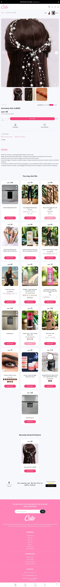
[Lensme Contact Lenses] (10, 362)
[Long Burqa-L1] (10, 320)
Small (25, 211)
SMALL (44, 253)
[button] (1, 2)
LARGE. (53, 253)
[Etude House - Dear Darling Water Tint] (30, 320)
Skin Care (30, 540)
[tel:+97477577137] (52, 7)
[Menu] (58, 7)
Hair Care (30, 542)
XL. (56, 253)
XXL (28, 213)
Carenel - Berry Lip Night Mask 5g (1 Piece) (30, 375)
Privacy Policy (30, 559)
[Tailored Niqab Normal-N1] (10, 194)
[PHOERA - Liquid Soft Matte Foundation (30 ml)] (30, 276)
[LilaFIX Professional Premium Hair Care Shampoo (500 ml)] (30, 236)
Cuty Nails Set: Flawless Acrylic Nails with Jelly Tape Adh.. (50, 291)
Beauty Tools (30, 546)
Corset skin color (50, 333)
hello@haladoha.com (31, 575)
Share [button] (3, 139)
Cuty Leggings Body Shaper (30, 207)
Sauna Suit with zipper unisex (50, 249)
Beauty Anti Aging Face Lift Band (50, 208)
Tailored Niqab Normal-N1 (10, 207)
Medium (29, 211)
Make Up (30, 537)
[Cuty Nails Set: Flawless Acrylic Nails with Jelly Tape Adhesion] (50, 276)
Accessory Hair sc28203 (30, 467)
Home (2, 12)
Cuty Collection (30, 535)
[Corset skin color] (50, 320)
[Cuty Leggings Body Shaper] (30, 194)
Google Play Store (36, 2)
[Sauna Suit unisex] (10, 276)
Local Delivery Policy (30, 563)
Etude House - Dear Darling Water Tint (30, 334)
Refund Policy (30, 557)
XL (35, 211)
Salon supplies (30, 548)
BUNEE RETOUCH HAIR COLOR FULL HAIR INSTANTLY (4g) (50, 375)
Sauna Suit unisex (10, 289)
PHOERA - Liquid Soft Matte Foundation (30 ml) (30, 290)
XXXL (31, 213)
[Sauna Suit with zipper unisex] (50, 236)
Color (50, 294)
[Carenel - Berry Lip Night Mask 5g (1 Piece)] (30, 362)
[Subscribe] (42, 511)
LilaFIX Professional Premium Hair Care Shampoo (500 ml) (30, 250)
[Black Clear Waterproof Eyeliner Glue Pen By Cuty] (10, 236)
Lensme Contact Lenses (10, 375)
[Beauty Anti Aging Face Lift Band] (50, 194)
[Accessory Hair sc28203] (30, 454)
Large (33, 211)
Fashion (30, 544)
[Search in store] (55, 7)
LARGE (13, 293)
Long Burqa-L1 (10, 333)
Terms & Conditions (30, 561)
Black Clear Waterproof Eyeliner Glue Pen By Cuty (10, 250)
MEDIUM (49, 253)
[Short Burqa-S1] (30, 404)
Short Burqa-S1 (30, 417)
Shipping (3, 113)
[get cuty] (4, 7)
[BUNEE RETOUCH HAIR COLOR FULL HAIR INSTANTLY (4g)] (50, 362)
